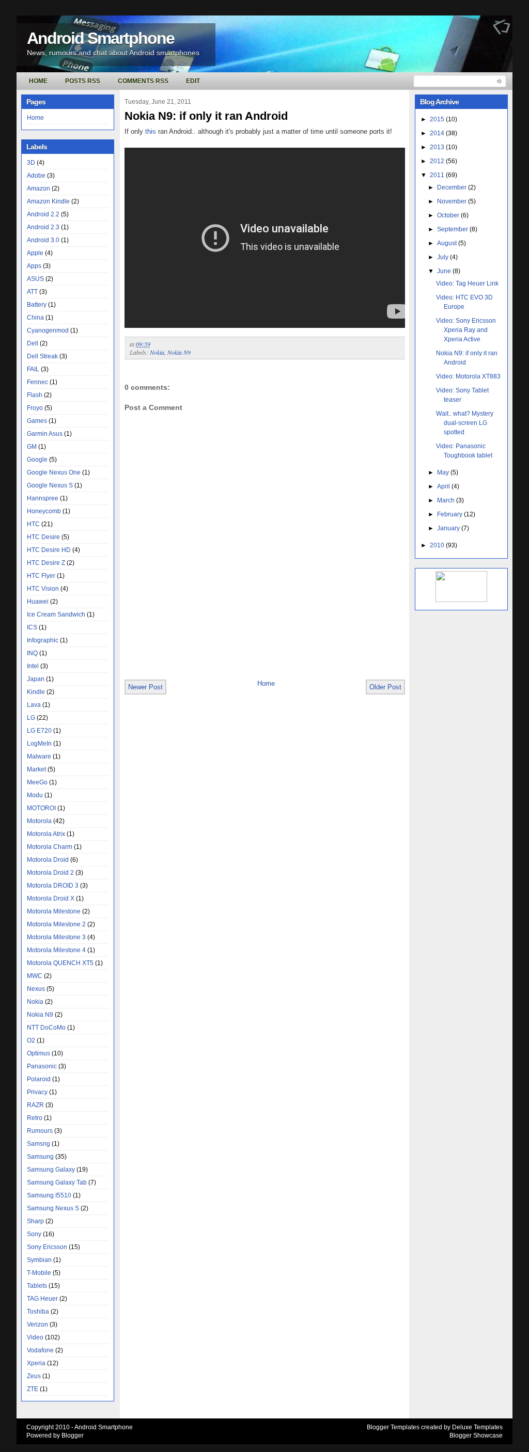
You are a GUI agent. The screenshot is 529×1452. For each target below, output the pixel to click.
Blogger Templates (393, 1427)
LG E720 (39, 730)
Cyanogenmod (48, 330)
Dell (32, 343)
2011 (438, 175)
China (35, 317)
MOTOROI (41, 808)
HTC (33, 524)
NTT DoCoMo (46, 1027)
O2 (31, 1040)
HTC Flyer (41, 575)
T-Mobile (39, 1272)
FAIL (33, 369)
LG (31, 717)
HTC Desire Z (46, 562)
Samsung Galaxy (51, 1169)
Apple (35, 253)
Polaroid (39, 1079)
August (447, 243)
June (445, 271)
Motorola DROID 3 (53, 885)
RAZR (35, 1105)
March (446, 500)
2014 (438, 133)
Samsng (38, 1143)
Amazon (38, 188)
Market (36, 769)
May (443, 472)
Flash (34, 395)
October (449, 215)
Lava (34, 704)
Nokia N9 (40, 1014)
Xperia (36, 1363)
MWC (34, 976)
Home (38, 81)
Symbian (39, 1260)
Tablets (37, 1285)
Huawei (38, 601)
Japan (35, 679)
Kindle (36, 692)
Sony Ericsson (47, 1247)
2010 (438, 545)
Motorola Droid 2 (50, 872)
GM (32, 446)
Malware (39, 756)
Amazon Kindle (48, 201)
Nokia (35, 1001)
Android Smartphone (100, 38)
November (452, 201)
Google (37, 459)
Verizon (37, 1324)
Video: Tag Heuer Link (467, 283)
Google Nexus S (50, 485)
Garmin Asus (45, 433)
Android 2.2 (43, 214)
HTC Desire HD (49, 550)
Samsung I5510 (49, 1195)
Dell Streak (42, 356)
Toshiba (38, 1311)
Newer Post (145, 687)
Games (37, 420)
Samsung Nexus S (53, 1208)
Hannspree (42, 498)
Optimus (38, 1053)
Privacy (37, 1092)
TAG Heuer (42, 1298)
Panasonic (42, 1066)
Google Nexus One (54, 472)
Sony (34, 1234)
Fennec (37, 382)
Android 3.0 (43, 240)
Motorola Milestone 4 (56, 950)
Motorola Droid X (50, 898)
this (150, 131)
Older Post (385, 687)
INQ (32, 653)
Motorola (39, 821)
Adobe (36, 175)
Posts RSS (82, 81)
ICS (32, 627)
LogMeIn (39, 743)
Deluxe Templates (477, 1427)
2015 (438, 119)
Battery (36, 304)
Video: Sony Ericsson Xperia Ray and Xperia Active (466, 330)
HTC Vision (43, 588)
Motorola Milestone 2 (56, 924)
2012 (438, 161)
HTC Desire (43, 537)
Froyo (35, 408)
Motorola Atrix (46, 834)
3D (31, 162)
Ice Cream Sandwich (56, 614)
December (452, 187)
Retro (34, 1118)
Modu (35, 795)
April (444, 486)
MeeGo (37, 782)
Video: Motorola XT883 (468, 376)
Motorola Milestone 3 (56, 937)
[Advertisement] (245, 655)
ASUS (35, 278)
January (449, 528)
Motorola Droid (48, 859)
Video (35, 1337)
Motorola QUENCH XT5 (60, 963)
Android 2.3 (43, 227)
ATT (32, 291)
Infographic (42, 640)
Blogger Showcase (476, 1435)
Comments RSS (143, 81)
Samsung (40, 1156)
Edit (193, 81)
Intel (33, 666)
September (453, 229)
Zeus (34, 1376)
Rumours (40, 1130)
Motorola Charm (49, 846)
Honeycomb (44, 511)
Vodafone (40, 1350)
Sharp (35, 1221)
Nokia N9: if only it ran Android (206, 115)
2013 (438, 147)
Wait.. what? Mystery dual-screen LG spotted (464, 423)
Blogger (72, 1435)
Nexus (36, 988)
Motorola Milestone (54, 911)
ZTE (32, 1389)
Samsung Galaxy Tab (57, 1182)
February (450, 514)
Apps (34, 266)
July (443, 257)
